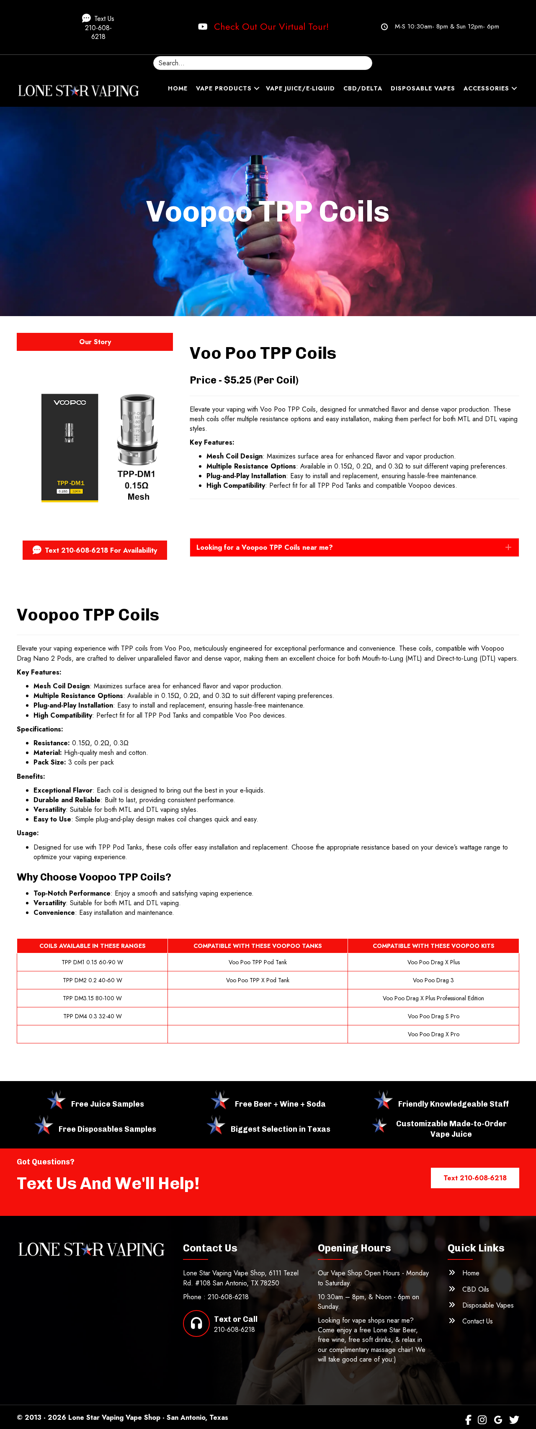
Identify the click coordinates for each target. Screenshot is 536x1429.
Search (263, 51)
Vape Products (224, 88)
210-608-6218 (228, 1297)
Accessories (486, 88)
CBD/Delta (362, 88)
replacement (360, 476)
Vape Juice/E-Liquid (300, 88)
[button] (103, 27)
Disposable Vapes (423, 88)
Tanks (134, 847)
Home (178, 88)
